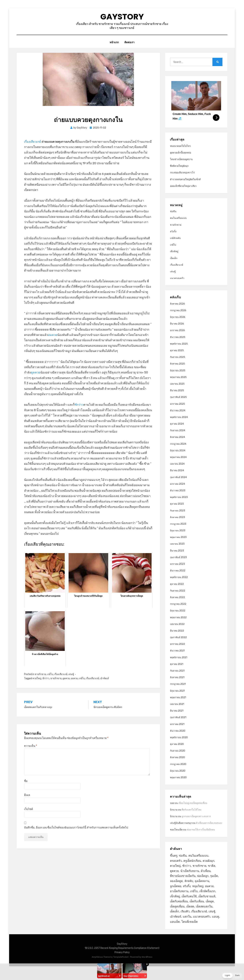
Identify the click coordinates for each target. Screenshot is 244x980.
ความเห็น (30, 745)
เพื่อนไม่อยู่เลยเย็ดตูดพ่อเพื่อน (192, 803)
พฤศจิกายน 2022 (179, 577)
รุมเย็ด (214, 876)
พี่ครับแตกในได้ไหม (191, 809)
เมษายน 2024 (177, 463)
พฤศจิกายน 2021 (178, 657)
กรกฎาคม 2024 (178, 444)
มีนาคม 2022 (177, 630)
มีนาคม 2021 (176, 710)
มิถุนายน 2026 (177, 317)
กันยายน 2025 (177, 357)
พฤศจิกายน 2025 (179, 343)
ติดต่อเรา (129, 42)
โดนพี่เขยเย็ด (189, 921)
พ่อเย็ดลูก (202, 876)
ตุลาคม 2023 (177, 503)
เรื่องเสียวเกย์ (32, 141)
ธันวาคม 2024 (177, 410)
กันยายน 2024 (177, 430)
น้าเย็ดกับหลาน (189, 871)
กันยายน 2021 (177, 670)
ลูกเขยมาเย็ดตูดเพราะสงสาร (196, 816)
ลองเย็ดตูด (176, 881)
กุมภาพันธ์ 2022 (178, 637)
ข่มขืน (173, 211)
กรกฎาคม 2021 (178, 684)
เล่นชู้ (71, 674)
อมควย (52, 335)
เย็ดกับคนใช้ (189, 896)
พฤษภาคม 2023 (178, 537)
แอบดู (215, 916)
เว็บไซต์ (28, 809)
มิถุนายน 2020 (177, 770)
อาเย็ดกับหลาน (179, 891)
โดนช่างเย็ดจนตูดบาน (181, 159)
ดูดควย (35, 372)
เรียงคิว (185, 911)
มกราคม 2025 (177, 403)
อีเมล (27, 795)
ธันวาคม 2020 (177, 730)
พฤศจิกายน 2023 (179, 497)
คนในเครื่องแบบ (178, 218)
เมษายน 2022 (177, 624)
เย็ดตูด (210, 901)
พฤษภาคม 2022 (178, 617)
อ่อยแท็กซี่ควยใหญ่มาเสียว (183, 186)
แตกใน (187, 916)
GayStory (122, 16)
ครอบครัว (176, 860)
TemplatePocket (120, 957)
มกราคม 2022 (177, 644)
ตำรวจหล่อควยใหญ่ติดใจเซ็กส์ (185, 179)
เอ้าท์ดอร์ (104, 678)
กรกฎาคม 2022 (178, 604)
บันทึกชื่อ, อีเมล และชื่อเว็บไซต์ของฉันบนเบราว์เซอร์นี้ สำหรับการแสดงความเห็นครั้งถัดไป (76, 827)
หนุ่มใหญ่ (197, 886)
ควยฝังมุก (208, 860)
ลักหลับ (188, 881)
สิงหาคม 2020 (177, 757)
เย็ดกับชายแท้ (206, 896)
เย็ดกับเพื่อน (197, 901)
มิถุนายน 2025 (177, 370)
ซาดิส (211, 865)
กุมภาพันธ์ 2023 (178, 557)
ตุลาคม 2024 (177, 423)
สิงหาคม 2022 (177, 597)
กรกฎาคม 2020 (178, 764)
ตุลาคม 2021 (176, 664)
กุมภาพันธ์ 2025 (178, 397)
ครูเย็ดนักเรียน (192, 860)
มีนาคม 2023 (177, 550)
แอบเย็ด (175, 921)
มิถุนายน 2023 (177, 530)
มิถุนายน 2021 (177, 690)
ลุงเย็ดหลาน (202, 881)
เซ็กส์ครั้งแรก (207, 891)
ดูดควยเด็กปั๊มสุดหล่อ (180, 152)
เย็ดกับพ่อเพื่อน (179, 901)
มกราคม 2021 (177, 724)
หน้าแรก (114, 42)
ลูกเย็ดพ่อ (175, 886)
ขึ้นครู (173, 855)
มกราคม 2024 (177, 484)
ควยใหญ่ (37, 678)
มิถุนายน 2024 (177, 450)
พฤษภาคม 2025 (178, 377)
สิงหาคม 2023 (177, 517)
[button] (232, 975)
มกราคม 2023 (177, 564)
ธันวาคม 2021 (177, 650)
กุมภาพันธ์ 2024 (178, 477)
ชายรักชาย (40, 674)
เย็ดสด (190, 906)
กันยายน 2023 (177, 510)
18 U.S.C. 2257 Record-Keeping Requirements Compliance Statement (122, 948)
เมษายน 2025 (177, 383)
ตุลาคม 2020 (177, 744)
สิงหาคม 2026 (177, 303)
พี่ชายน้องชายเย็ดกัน (183, 876)
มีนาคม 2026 (177, 323)
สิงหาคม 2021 (177, 677)
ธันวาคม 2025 (177, 337)
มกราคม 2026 (177, 330)
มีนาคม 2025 (177, 390)
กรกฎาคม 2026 (178, 310)
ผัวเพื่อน (206, 871)
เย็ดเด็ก (173, 258)
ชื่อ (26, 781)
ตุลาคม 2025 (177, 350)
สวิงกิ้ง (173, 231)
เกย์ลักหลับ (175, 238)
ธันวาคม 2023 (177, 490)
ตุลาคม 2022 (177, 584)
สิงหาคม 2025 (177, 363)
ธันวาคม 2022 (177, 570)
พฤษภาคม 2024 (178, 457)
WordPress (147, 957)
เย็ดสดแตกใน (204, 906)
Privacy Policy (122, 952)
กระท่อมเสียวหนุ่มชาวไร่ (182, 172)
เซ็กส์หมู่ (174, 251)
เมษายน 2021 (177, 704)
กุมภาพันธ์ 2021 (178, 717)
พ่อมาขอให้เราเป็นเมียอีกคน (201, 829)
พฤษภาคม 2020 (178, 777)
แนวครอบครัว (177, 278)
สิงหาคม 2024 (177, 437)
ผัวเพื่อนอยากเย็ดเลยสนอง (209, 823)
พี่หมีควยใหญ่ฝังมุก (179, 166)
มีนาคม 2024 (177, 470)
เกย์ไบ (50, 674)
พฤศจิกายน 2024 (179, 417)
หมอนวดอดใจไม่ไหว (180, 146)
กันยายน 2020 (177, 750)
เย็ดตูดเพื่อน (177, 906)
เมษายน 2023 (177, 543)
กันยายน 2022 (177, 590)
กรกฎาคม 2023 (178, 524)
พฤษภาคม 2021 (178, 697)
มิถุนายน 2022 (177, 610)
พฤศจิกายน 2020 (179, 737)
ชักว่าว (79, 404)
